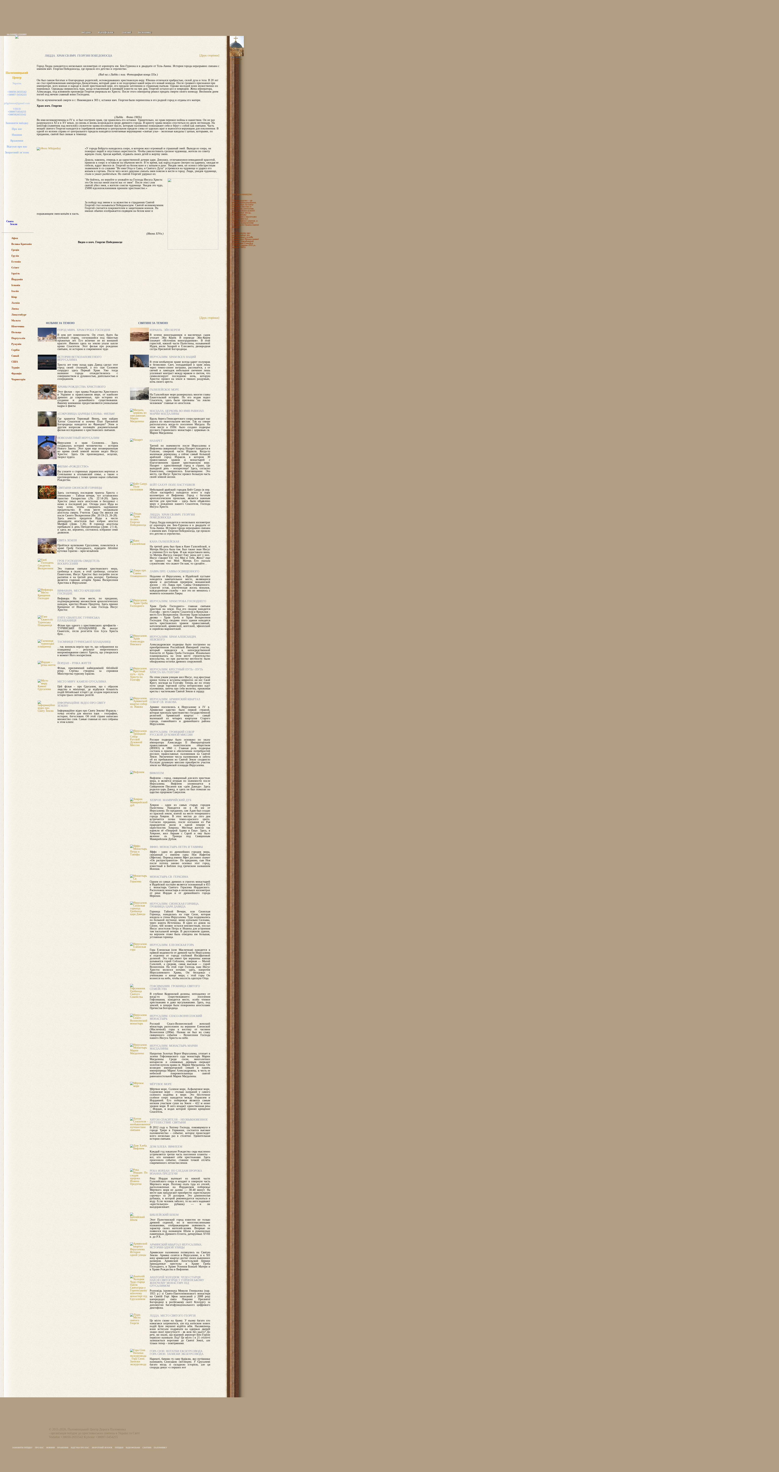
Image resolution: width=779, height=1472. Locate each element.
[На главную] (159, 23)
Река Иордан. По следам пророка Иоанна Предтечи (176, 1172)
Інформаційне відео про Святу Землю (81, 704)
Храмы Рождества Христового (81, 386)
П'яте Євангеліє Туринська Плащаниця (78, 619)
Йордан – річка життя (74, 663)
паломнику (145, 32)
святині (126, 32)
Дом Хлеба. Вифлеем (166, 1146)
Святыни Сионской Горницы (79, 487)
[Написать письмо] (171, 23)
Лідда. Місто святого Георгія (173, 1315)
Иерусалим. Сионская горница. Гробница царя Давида (174, 905)
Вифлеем (157, 773)
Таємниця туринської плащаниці (84, 641)
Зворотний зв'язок (17, 152)
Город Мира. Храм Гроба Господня (83, 330)
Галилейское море (164, 389)
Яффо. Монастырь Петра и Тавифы (176, 847)
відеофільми (105, 32)
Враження (16, 140)
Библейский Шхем (164, 1214)
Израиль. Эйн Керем (165, 330)
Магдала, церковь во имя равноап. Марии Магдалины (177, 412)
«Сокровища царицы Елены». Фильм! (86, 413)
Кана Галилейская (164, 541)
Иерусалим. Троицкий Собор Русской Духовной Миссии (172, 733)
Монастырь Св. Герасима (169, 876)
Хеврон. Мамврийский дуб (170, 800)
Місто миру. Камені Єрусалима (81, 681)
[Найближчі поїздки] (241, 72)
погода (235, 150)
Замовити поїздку (16, 123)
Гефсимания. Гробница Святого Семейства (175, 988)
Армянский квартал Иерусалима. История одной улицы (176, 1246)
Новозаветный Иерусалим (78, 437)
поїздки (86, 32)
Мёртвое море (161, 1084)
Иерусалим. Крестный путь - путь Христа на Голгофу (176, 671)
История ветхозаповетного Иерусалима (79, 358)
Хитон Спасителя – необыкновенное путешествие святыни (179, 1121)
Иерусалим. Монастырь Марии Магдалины (174, 1047)
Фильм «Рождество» (73, 466)
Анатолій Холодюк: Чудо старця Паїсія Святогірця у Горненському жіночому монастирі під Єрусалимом (177, 1281)
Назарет (156, 440)
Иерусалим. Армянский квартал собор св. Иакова (175, 701)
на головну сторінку (17, 34)
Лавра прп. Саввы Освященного (174, 571)
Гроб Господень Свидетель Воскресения (78, 562)
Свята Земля (235, 57)
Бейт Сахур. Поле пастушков (172, 484)
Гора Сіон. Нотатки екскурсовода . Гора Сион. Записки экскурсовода (177, 1353)
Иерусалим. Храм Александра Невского (173, 638)
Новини (17, 134)
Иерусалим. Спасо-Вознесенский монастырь (176, 1017)
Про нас (17, 128)
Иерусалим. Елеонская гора (172, 945)
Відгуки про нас (17, 146)
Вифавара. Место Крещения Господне (78, 592)
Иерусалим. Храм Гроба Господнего (178, 601)
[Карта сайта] (165, 23)
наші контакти (235, 125)
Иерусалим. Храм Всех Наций (173, 357)
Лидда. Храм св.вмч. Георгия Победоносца (172, 516)
